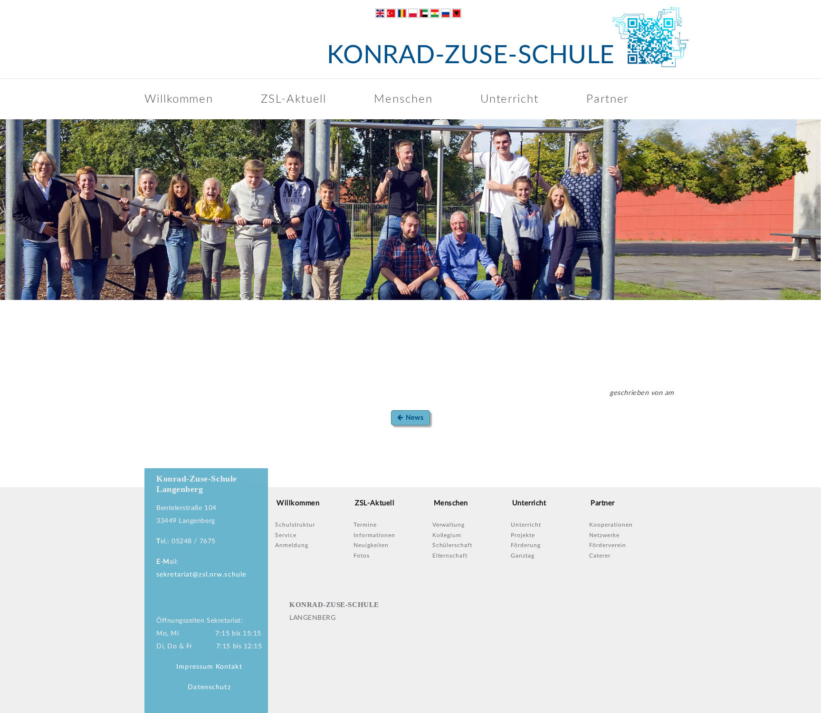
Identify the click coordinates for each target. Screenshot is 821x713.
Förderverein (607, 545)
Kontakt (229, 667)
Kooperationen (610, 525)
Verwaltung (448, 525)
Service (285, 535)
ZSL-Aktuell (293, 99)
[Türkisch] (391, 13)
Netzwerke (604, 535)
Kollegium (447, 535)
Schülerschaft (452, 545)
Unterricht (509, 99)
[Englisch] (380, 13)
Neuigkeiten (371, 545)
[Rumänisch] (402, 13)
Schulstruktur (295, 525)
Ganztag (523, 556)
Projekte (523, 535)
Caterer (600, 556)
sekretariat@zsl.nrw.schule (201, 574)
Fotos (361, 556)
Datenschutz (209, 687)
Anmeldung (291, 545)
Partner (607, 99)
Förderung (526, 545)
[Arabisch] (424, 13)
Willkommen (178, 99)
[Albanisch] (456, 13)
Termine (365, 525)
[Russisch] (445, 13)
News (413, 417)
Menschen (403, 99)
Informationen (374, 535)
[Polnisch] (413, 13)
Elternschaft (450, 556)
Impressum (194, 667)
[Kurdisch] (434, 13)
